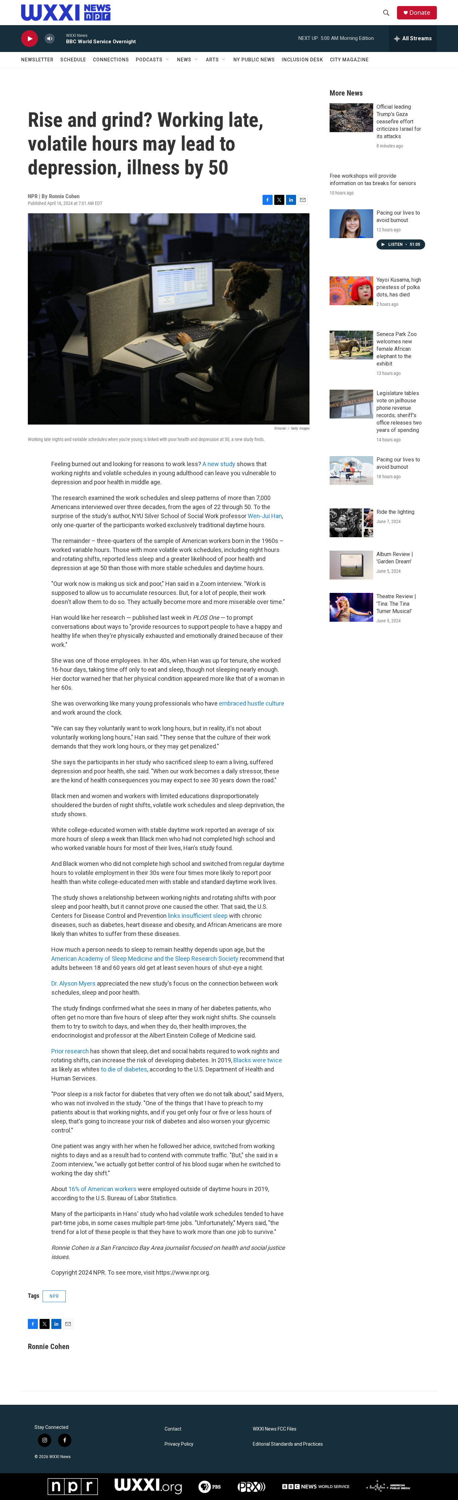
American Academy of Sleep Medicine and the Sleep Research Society (144, 958)
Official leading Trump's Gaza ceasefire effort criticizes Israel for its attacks (399, 122)
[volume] (49, 38)
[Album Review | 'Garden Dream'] (351, 565)
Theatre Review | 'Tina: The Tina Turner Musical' (396, 603)
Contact (173, 1429)
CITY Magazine (349, 59)
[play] (29, 39)
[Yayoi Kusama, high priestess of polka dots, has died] (351, 290)
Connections (111, 59)
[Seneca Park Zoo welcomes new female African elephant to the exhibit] (351, 345)
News (184, 59)
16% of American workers (102, 1188)
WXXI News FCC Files (274, 1429)
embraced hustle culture (251, 703)
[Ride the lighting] (351, 522)
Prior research (70, 1051)
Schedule (73, 59)
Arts (212, 59)
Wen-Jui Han (265, 515)
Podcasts (149, 59)
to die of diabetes (124, 1069)
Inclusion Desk (302, 59)
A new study (219, 463)
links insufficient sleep (198, 915)
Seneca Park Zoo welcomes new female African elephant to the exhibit (397, 349)
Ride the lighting (395, 512)
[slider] (60, 38)
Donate (419, 12)
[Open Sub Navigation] (167, 59)
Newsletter (37, 59)
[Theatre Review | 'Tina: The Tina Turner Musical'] (351, 607)
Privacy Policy (179, 1444)
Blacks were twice (257, 1060)
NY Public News (254, 59)
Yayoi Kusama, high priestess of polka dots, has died (399, 287)
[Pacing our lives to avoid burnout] (351, 223)
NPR (54, 1296)
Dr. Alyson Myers (73, 983)
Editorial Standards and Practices (288, 1444)
